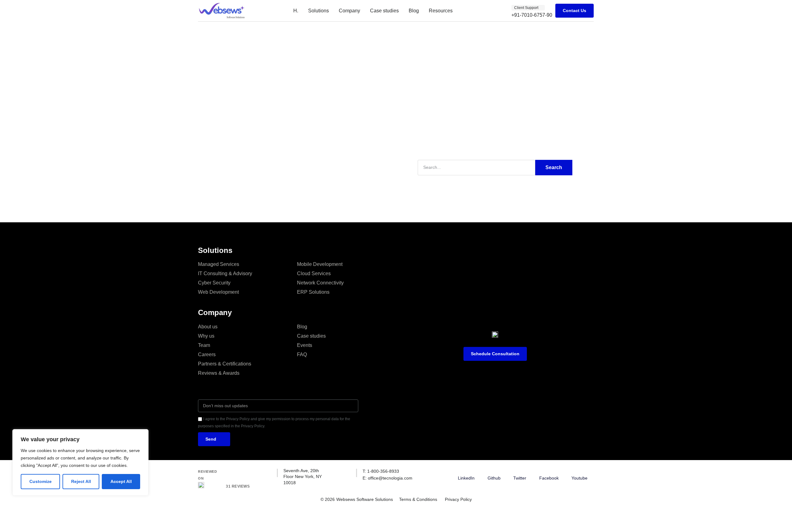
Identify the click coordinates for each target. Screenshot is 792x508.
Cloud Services (314, 273)
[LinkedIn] (466, 471)
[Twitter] (519, 471)
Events (304, 345)
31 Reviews (238, 486)
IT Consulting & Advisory (225, 273)
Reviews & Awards (218, 373)
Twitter (519, 478)
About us (207, 326)
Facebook (549, 478)
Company (349, 10)
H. (295, 10)
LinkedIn (466, 478)
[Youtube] (579, 471)
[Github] (494, 471)
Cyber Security (214, 282)
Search (553, 167)
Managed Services (218, 264)
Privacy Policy (458, 499)
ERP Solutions (313, 292)
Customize (40, 481)
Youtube (579, 478)
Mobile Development (319, 264)
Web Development (218, 292)
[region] (80, 462)
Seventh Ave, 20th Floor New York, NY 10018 (302, 476)
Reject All (81, 481)
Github (494, 478)
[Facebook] (549, 471)
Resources (441, 10)
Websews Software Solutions (364, 499)
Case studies (384, 10)
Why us (206, 336)
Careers (207, 354)
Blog (414, 10)
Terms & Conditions (418, 499)
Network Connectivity (320, 282)
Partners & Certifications (224, 363)
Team (204, 345)
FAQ (302, 354)
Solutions (318, 10)
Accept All (121, 481)
